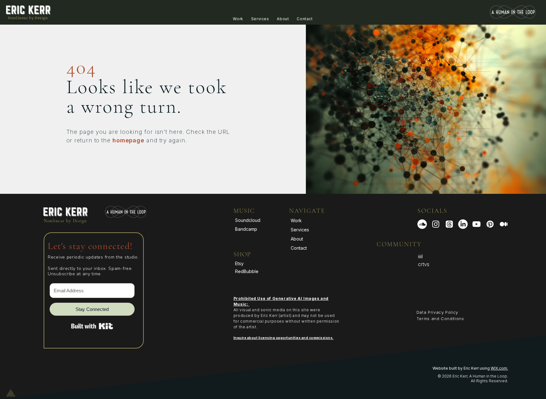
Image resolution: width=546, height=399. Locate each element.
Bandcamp (246, 229)
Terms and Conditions (440, 318)
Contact (299, 248)
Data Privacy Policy (437, 312)
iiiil (420, 256)
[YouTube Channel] (476, 224)
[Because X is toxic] (449, 224)
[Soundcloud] (422, 224)
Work (296, 220)
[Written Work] (503, 224)
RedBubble (246, 271)
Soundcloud (247, 220)
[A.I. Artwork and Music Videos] (435, 224)
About (297, 238)
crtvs (423, 264)
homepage (128, 140)
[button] (238, 18)
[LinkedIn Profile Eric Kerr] (463, 224)
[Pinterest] (490, 224)
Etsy (239, 263)
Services (300, 229)
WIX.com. (499, 368)
